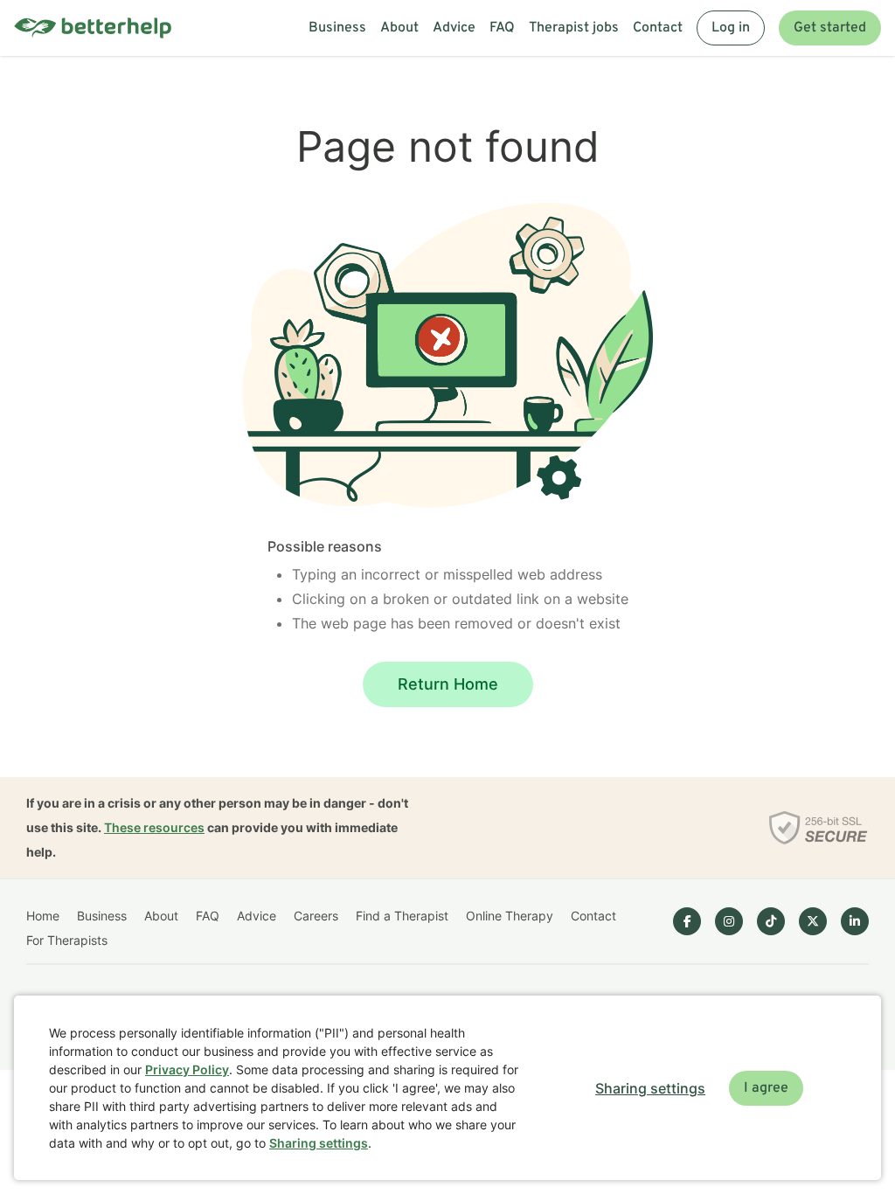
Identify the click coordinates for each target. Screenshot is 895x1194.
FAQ (502, 28)
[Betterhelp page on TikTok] (771, 921)
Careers (316, 915)
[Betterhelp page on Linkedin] (855, 921)
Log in (730, 28)
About (399, 28)
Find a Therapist (402, 915)
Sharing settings (318, 1142)
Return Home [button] (448, 684)
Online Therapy (509, 915)
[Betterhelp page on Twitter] (813, 921)
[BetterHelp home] (92, 28)
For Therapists (67, 940)
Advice (454, 28)
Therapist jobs (574, 28)
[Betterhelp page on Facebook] (687, 921)
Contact (658, 28)
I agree (766, 1088)
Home (42, 915)
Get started (830, 28)
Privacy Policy (187, 1069)
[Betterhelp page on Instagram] (729, 921)
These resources (154, 827)
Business (337, 28)
